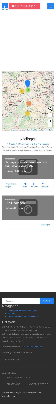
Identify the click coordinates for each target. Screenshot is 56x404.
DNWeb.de (13, 359)
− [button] (50, 125)
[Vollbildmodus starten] (50, 115)
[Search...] (50, 109)
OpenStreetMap (32, 130)
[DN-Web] (5, 6)
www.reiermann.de (10, 396)
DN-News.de (13, 384)
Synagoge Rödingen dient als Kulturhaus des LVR (26, 164)
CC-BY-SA (49, 130)
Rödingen (45, 144)
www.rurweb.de (38, 384)
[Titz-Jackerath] (28, 84)
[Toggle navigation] (50, 6)
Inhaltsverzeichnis (34, 347)
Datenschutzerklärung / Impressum (22, 316)
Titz (35, 144)
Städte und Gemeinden (19, 144)
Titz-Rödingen (15, 203)
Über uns (11, 313)
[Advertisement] (28, 42)
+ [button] (50, 121)
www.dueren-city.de (19, 378)
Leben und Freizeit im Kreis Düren (22, 311)
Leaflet (15, 130)
